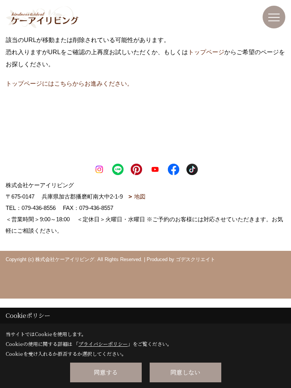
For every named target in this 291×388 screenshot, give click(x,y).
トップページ (206, 52)
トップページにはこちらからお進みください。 (69, 83)
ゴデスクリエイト (195, 259)
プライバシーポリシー (103, 343)
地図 (140, 196)
